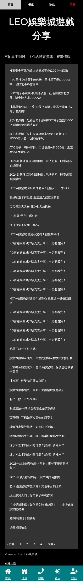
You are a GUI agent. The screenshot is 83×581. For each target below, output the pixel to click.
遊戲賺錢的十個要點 (22, 518)
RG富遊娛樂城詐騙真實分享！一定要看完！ (37, 243)
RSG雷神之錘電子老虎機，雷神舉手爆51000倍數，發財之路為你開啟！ (39, 82)
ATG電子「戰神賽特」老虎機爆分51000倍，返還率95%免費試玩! (41, 150)
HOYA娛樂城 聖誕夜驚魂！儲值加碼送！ (35, 234)
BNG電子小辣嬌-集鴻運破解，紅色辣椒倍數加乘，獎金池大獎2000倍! (39, 95)
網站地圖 (10, 563)
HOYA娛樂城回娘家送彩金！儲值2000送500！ (40, 188)
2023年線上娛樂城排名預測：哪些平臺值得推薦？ (39, 466)
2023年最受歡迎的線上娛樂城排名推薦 (34, 477)
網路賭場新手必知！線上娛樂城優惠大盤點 (36, 436)
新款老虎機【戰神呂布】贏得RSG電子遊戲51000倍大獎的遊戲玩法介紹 (41, 122)
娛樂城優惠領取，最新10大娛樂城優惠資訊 (36, 390)
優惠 (31, 4)
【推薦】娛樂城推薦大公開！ (28, 381)
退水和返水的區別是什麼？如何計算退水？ (36, 445)
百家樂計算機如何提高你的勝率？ (31, 417)
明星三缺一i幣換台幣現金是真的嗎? (32, 408)
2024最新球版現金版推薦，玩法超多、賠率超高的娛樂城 (40, 163)
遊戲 (52, 4)
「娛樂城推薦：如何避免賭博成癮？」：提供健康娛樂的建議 (41, 507)
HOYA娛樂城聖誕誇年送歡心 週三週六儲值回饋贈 (40, 301)
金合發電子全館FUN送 (24, 225)
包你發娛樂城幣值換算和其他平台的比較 (35, 486)
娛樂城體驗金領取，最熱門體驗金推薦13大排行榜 (41, 358)
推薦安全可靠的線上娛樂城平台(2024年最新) (38, 70)
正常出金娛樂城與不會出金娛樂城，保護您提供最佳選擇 (41, 369)
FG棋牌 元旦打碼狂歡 (23, 216)
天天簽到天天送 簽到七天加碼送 (30, 206)
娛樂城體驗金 (18, 527)
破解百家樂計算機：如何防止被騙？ (32, 427)
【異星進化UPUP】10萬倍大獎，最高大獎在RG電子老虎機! (40, 109)
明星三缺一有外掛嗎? (23, 349)
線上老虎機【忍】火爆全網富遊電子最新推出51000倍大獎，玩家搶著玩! (38, 136)
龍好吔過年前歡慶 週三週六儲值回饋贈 (34, 197)
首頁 (10, 4)
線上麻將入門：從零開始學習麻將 (31, 495)
